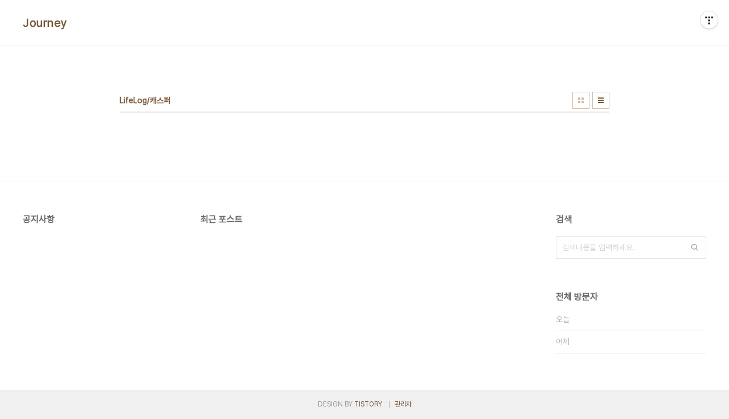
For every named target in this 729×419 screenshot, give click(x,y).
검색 (695, 247)
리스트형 (600, 100)
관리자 (403, 404)
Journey (45, 23)
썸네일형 (580, 100)
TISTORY (368, 404)
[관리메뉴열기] (709, 20)
